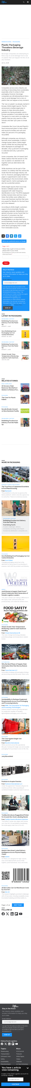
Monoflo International (12, 743)
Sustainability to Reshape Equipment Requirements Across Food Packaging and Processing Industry (15, 701)
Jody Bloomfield (7, 756)
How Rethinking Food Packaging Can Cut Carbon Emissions (9, 332)
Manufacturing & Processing (11, 484)
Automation (5, 662)
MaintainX (8, 491)
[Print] (3, 236)
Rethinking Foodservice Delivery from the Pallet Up (10, 322)
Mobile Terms (7, 305)
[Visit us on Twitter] (7, 913)
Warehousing (6, 41)
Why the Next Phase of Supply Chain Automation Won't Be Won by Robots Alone (14, 666)
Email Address (7, 279)
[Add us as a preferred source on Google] (19, 236)
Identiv (7, 856)
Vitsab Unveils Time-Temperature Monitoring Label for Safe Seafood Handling (10, 356)
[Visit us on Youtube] (20, 913)
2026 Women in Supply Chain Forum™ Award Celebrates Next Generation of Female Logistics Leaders (15, 593)
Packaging (16, 41)
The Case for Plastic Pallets (9, 398)
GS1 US (7, 892)
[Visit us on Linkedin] (12, 913)
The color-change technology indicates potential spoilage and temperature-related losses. (15, 637)
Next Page (18, 905)
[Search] (23, 2)
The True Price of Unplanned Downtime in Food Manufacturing (15, 487)
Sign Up (8, 308)
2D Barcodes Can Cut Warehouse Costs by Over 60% (15, 888)
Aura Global (9, 560)
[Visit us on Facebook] (3, 913)
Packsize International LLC (13, 784)
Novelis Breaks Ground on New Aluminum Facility (10, 410)
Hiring (3, 589)
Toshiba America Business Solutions (16, 819)
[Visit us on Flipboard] (16, 913)
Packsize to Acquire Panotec (11, 781)
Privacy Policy (18, 305)
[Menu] (27, 2)
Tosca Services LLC (11, 670)
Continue (15, 1084)
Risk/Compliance (7, 383)
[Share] (7, 236)
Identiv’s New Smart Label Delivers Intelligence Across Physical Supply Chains (14, 852)
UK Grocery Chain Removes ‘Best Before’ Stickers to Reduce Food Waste (10, 388)
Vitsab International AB (12, 633)
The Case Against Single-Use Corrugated (12, 739)
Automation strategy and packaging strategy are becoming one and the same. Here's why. (15, 673)
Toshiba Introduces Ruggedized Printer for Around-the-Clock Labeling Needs (15, 816)
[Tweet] (15, 236)
